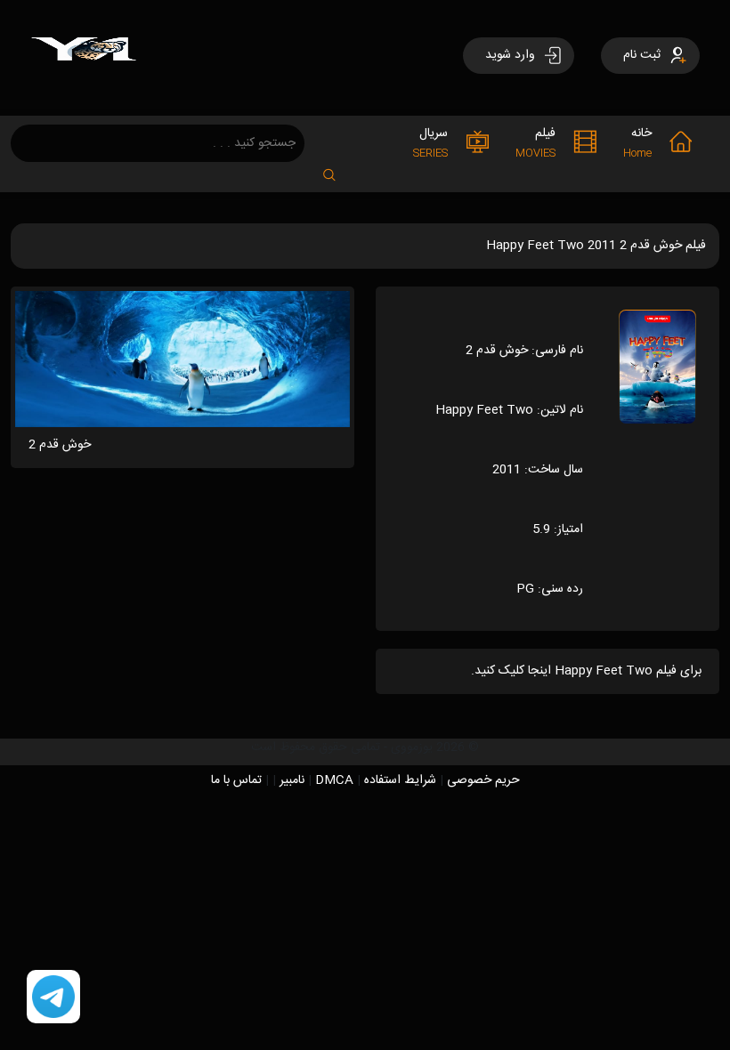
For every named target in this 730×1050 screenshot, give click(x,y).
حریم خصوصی (483, 780)
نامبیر (292, 780)
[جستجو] (338, 169)
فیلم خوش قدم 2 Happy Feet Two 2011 (596, 245)
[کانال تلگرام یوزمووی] (53, 997)
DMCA (334, 780)
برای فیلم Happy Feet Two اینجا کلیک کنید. (586, 671)
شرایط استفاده (400, 780)
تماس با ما (236, 780)
